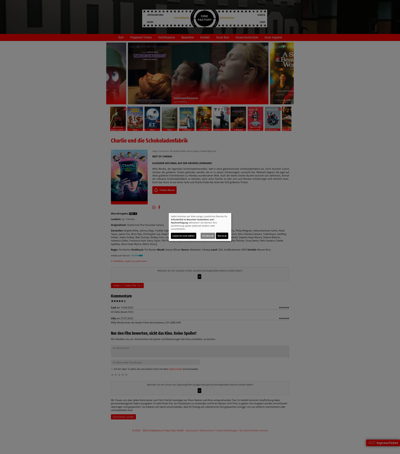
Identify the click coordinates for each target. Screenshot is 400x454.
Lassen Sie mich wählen (183, 235)
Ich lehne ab (208, 235)
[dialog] (200, 227)
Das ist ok (222, 235)
